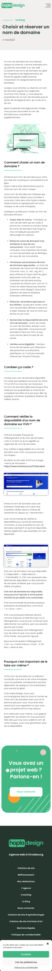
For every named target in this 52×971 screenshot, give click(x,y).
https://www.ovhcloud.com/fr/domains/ (24, 466)
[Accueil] (13, 5)
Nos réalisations (26, 881)
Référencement (26, 874)
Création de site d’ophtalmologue (26, 914)
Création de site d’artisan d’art (26, 921)
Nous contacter (26, 908)
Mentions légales (26, 928)
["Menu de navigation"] (48, 5)
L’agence (26, 888)
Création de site (26, 868)
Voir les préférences (26, 962)
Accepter (26, 954)
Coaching (26, 894)
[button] (26, 791)
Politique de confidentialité (26, 967)
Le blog (26, 901)
